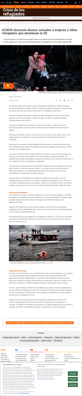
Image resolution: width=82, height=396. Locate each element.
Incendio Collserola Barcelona (29, 341)
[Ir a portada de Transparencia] (63, 350)
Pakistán (76, 337)
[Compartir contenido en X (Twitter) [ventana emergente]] (60, 100)
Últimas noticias (46, 341)
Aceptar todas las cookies (72, 373)
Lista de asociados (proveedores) (45, 378)
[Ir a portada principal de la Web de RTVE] (7, 349)
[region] (41, 379)
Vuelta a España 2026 (35, 337)
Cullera (23, 337)
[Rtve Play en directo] (7, 2)
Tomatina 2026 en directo (11, 337)
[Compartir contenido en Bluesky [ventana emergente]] (64, 100)
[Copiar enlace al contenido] (72, 100)
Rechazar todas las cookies (73, 379)
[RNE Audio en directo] (10, 2)
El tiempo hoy (48, 337)
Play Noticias (58, 341)
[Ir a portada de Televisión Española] (22, 350)
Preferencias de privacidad (72, 385)
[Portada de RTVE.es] (16, 2)
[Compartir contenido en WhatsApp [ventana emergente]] (68, 100)
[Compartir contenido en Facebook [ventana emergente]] (57, 100)
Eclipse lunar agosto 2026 (63, 337)
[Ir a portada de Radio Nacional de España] (37, 350)
